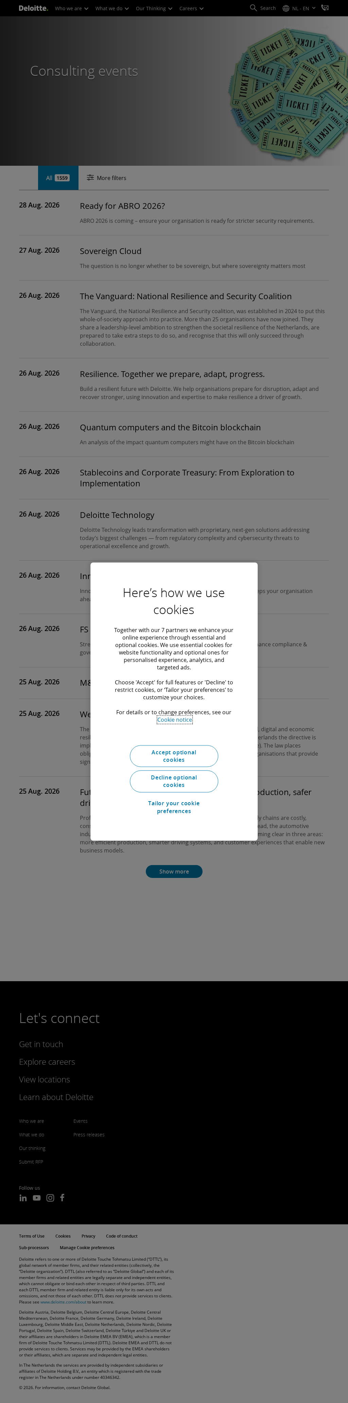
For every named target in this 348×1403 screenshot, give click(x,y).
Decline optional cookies (174, 781)
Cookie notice (174, 719)
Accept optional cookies (174, 756)
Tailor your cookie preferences (173, 806)
